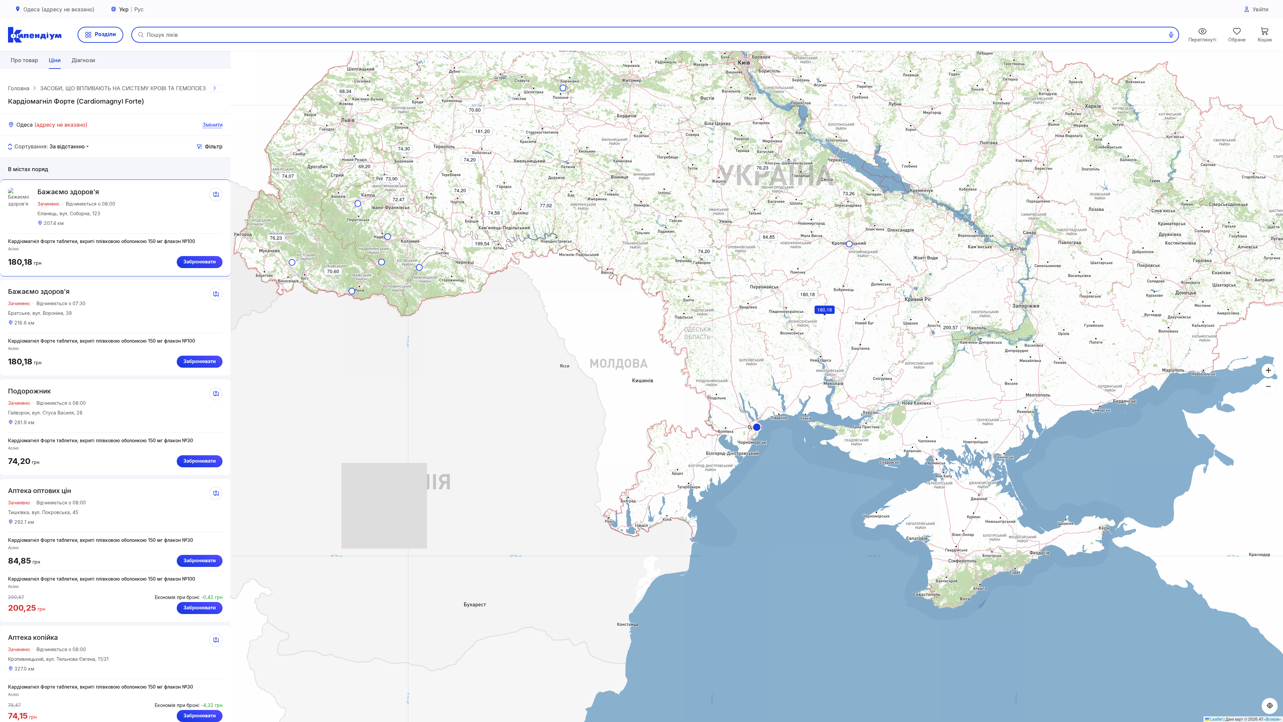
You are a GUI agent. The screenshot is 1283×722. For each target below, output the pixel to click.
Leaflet (1216, 719)
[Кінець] (214, 88)
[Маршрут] (216, 194)
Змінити (212, 124)
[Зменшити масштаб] (1268, 386)
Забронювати (199, 261)
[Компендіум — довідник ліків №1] (34, 35)
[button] (756, 427)
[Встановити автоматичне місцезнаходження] (1270, 706)
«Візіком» (1272, 719)
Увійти (1260, 9)
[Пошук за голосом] (1171, 34)
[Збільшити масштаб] (1268, 370)
